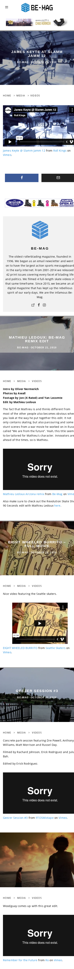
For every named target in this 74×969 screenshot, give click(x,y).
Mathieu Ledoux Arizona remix (23, 494)
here (57, 505)
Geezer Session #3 (15, 818)
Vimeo (7, 155)
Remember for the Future (20, 960)
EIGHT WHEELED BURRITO (20, 648)
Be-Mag (22, 62)
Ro (47, 960)
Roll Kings (60, 150)
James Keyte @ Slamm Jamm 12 (24, 150)
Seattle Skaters (56, 648)
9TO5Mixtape (45, 818)
